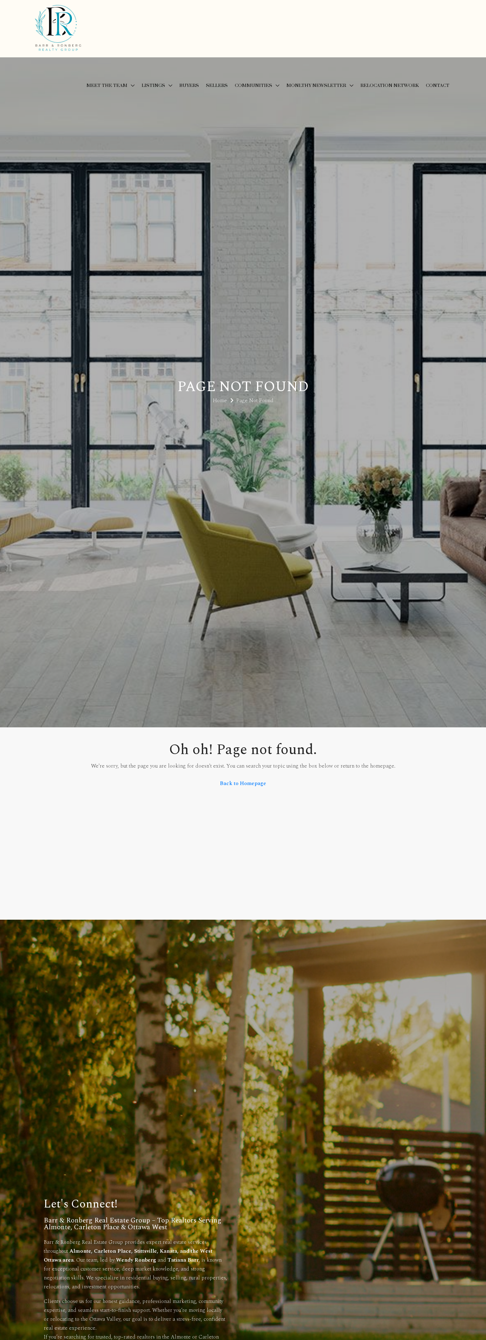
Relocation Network (389, 85)
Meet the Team (106, 85)
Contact (437, 85)
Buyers (189, 85)
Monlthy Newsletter (316, 85)
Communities (253, 85)
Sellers (217, 85)
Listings (153, 85)
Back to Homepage (243, 783)
